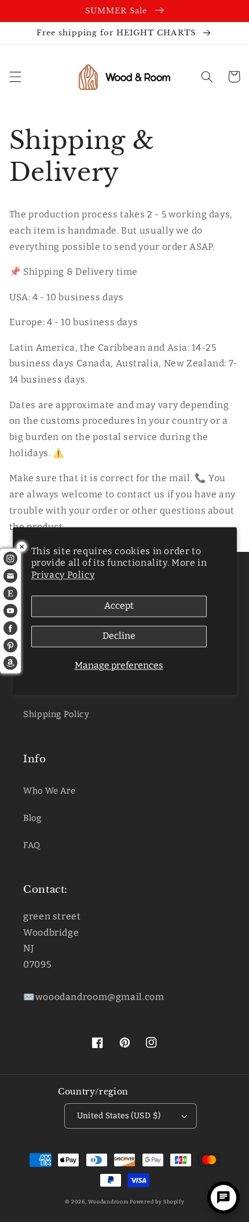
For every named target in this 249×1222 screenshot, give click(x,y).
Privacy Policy (63, 574)
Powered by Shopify (157, 1202)
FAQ (32, 845)
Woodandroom (109, 1202)
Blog (32, 818)
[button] (15, 76)
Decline (119, 636)
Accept (119, 606)
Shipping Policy (56, 714)
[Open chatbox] (223, 1197)
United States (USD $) (119, 1116)
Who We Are (49, 790)
